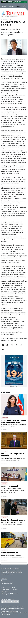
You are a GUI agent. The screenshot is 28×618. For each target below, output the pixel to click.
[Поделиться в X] (16, 345)
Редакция (4, 578)
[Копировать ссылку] (21, 345)
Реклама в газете (6, 581)
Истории (11, 6)
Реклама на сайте (14, 386)
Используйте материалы (8, 571)
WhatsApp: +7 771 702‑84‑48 (9, 594)
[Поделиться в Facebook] (2, 345)
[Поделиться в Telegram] (7, 345)
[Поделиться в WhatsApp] (12, 345)
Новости (3, 6)
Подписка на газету (7, 583)
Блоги (18, 6)
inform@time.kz (5, 592)
